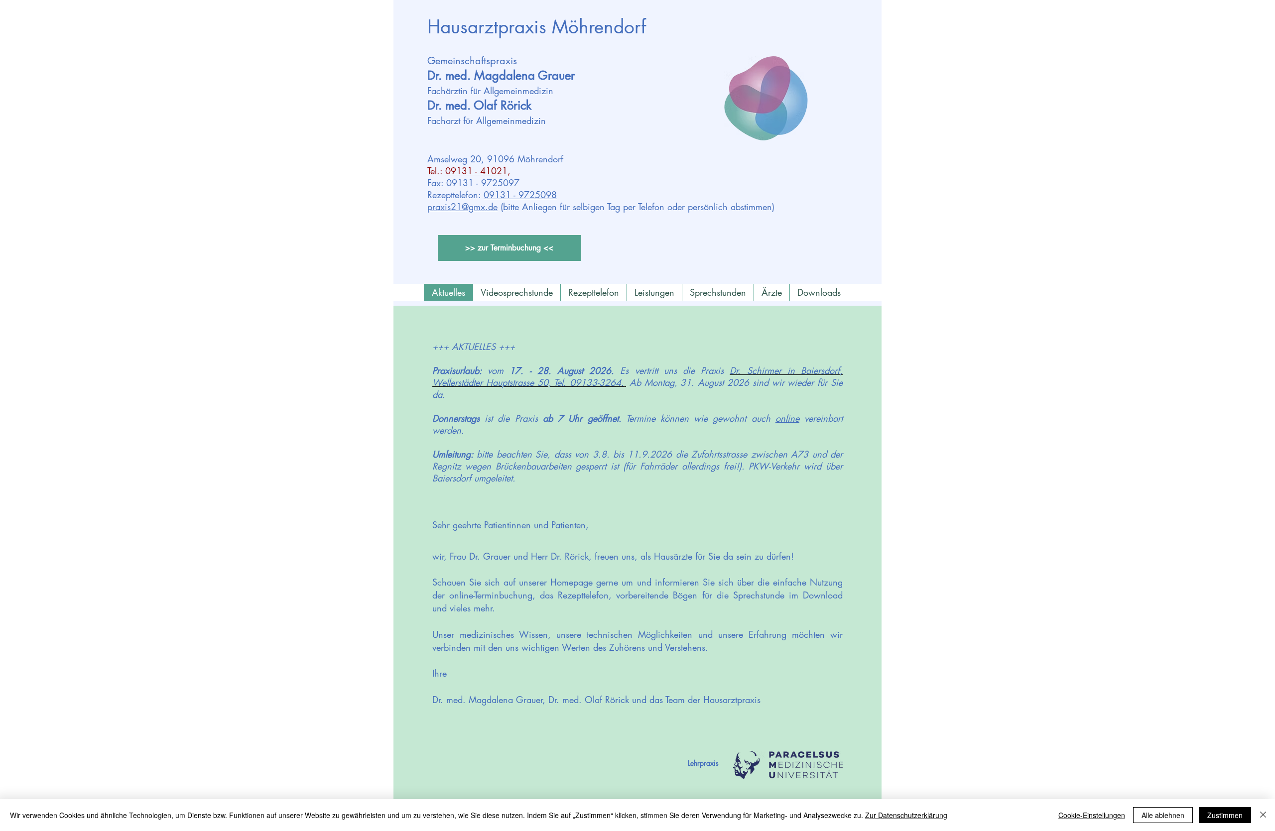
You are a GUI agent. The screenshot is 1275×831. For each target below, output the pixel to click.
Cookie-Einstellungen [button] (1091, 815)
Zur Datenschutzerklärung (906, 815)
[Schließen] (1263, 815)
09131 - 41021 (476, 171)
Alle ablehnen (1163, 815)
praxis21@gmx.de (462, 207)
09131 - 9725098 (520, 195)
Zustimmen (1225, 815)
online (787, 418)
